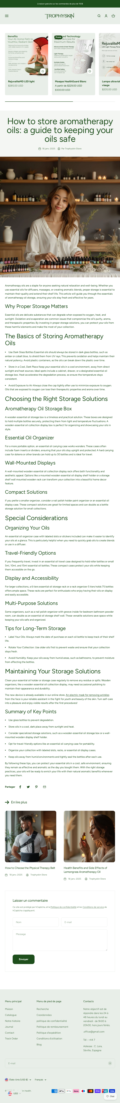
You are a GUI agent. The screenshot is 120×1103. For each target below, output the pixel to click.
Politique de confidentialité (63, 907)
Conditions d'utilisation (49, 1038)
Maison (9, 1009)
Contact (9, 1032)
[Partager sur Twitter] (28, 787)
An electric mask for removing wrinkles (87, 694)
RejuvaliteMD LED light (21, 81)
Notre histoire (12, 1020)
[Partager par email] (44, 787)
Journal (9, 1026)
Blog (39, 1044)
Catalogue (11, 1014)
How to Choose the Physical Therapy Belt (30, 868)
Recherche (43, 1009)
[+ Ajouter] (43, 71)
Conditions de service (93, 907)
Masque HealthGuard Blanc (70, 81)
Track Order (11, 1038)
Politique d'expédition (49, 1032)
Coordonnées (44, 1014)
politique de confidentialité (52, 1020)
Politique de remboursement (52, 1026)
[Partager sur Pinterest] (36, 787)
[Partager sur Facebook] (20, 787)
